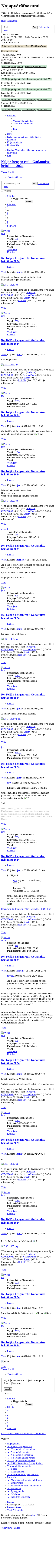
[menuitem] (23, 121)
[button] (11, 196)
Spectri (27, 298)
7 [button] (7, 220)
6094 (17, 239)
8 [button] (7, 223)
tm (2, 396)
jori (2, 747)
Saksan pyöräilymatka (12, 66)
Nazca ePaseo (29, 295)
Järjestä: (30, 1380)
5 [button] (7, 215)
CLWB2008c (7, 295)
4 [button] (7, 212)
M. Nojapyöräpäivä (11, 79)
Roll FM (22, 300)
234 (16, 945)
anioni (4, 940)
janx (3, 233)
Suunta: (7, 1383)
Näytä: (7, 1380)
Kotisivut (31, 292)
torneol (4, 529)
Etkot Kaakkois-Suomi (13, 46)
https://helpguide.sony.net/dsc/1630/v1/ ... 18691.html (26, 909)
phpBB (34, 1515)
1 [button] (7, 207)
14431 (18, 752)
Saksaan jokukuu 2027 (35, 66)
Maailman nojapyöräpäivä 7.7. (36, 79)
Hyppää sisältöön (9, 21)
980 (16, 534)
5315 (17, 401)
